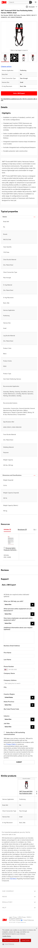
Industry (6, 716)
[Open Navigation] (35, 2)
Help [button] (4, 907)
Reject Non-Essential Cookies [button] (11, 940)
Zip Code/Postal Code (11, 709)
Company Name (9, 673)
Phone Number (9, 666)
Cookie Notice (6, 936)
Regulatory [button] (7, 902)
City (5, 687)
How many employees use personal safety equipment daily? (18, 619)
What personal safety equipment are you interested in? (18, 609)
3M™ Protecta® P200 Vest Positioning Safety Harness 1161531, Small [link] (26, 793)
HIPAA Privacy (22, 917)
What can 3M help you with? (13, 601)
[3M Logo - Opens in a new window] (3, 2)
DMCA (29, 917)
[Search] (30, 2)
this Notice (13, 878)
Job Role (7, 723)
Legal (10, 917)
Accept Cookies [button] (25, 940)
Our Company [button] (8, 891)
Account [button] (31, 7)
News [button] (4, 896)
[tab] (7, 530)
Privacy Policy (11, 744)
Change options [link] (6, 66)
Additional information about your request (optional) (18, 628)
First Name (7, 652)
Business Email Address (12, 646)
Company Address (10, 680)
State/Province (9, 702)
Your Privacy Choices (14, 920)
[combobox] (6, 669)
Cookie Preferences (29, 920)
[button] (8, 944)
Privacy (15, 917)
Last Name (7, 659)
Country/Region (9, 694)
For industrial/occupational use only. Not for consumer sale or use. (19, 99)
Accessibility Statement (15, 918)
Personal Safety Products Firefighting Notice (10, 549)
